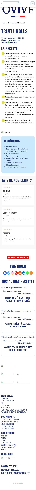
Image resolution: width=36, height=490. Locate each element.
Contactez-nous (9, 466)
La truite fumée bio (7, 426)
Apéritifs (4, 436)
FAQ (2, 403)
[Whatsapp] (27, 273)
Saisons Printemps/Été (8, 447)
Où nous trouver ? (7, 401)
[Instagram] (12, 273)
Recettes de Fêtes (6, 443)
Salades (3, 449)
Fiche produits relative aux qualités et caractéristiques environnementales (14, 411)
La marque (4, 398)
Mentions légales (10, 469)
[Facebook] (5, 273)
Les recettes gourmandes (9, 422)
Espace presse (5, 407)
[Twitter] (8, 273)
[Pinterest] (16, 273)
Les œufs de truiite (7, 428)
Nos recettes (12, 23)
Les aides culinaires (7, 424)
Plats (3, 440)
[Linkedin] (23, 273)
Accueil (3, 23)
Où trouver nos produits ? (18, 257)
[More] (31, 273)
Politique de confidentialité (15, 473)
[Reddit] (20, 273)
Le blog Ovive (5, 405)
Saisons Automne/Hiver (9, 445)
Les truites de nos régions (10, 419)
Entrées (3, 438)
